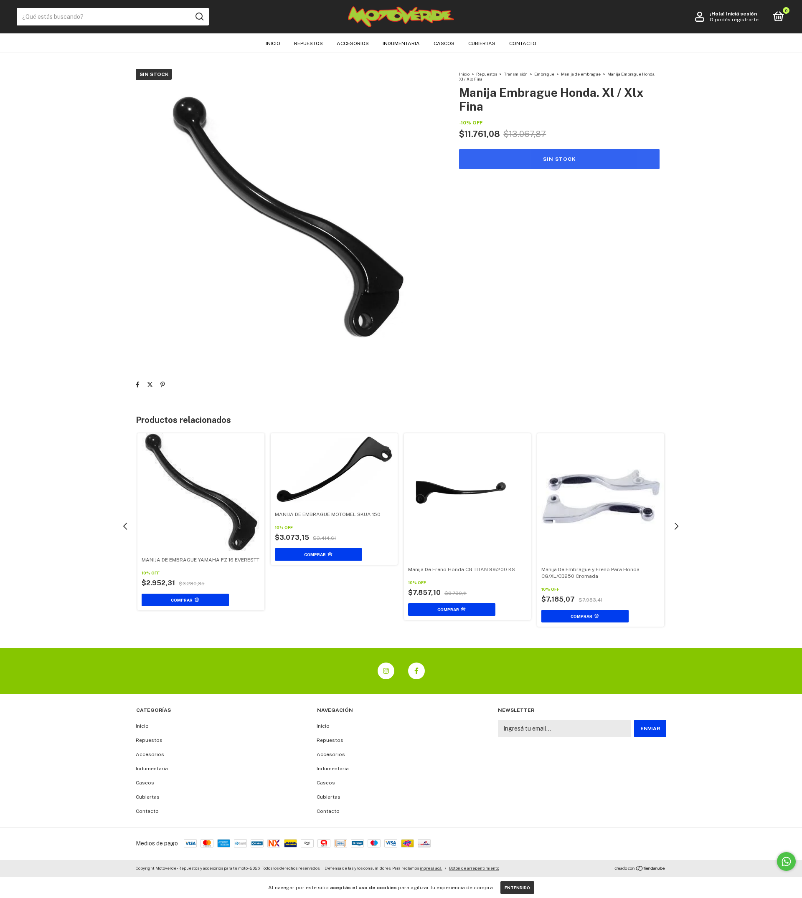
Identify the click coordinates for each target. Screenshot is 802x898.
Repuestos (308, 43)
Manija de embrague (581, 73)
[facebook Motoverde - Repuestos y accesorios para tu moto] (416, 671)
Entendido (517, 887)
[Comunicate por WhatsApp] (786, 861)
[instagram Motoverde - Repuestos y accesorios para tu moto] (386, 671)
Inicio (273, 43)
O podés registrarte (734, 20)
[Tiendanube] (640, 869)
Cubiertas (481, 43)
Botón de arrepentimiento (474, 867)
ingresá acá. (431, 867)
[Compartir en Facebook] (138, 384)
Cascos (444, 43)
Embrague (544, 73)
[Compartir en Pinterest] (162, 384)
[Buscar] (199, 16)
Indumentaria (401, 43)
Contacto (522, 43)
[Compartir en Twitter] (150, 384)
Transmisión (516, 73)
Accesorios (353, 43)
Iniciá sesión (741, 14)
